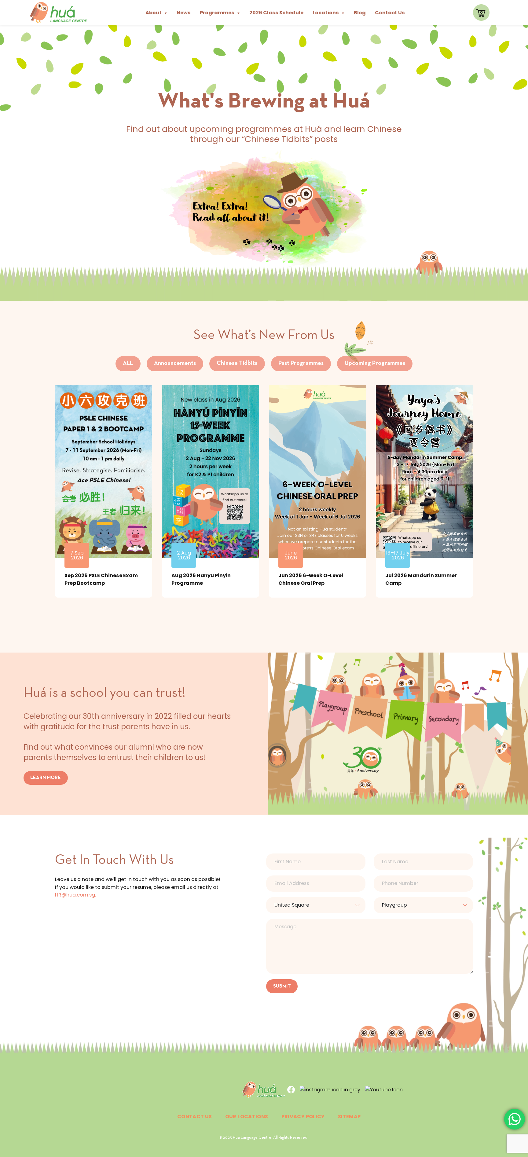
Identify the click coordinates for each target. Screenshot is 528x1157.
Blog (360, 12)
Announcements (175, 363)
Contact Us (390, 12)
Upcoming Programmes (375, 363)
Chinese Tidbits (237, 363)
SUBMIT (282, 986)
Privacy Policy (303, 1116)
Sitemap (349, 1116)
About (156, 12)
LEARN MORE (45, 778)
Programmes (220, 12)
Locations (329, 12)
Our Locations (246, 1116)
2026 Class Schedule (276, 12)
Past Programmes (301, 363)
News (184, 12)
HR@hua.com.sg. (75, 894)
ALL (128, 363)
